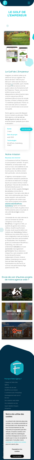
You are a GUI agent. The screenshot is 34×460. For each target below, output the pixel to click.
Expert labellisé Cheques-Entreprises (12, 407)
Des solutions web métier (12, 400)
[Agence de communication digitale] (17, 368)
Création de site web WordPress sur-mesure (11, 389)
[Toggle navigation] (29, 3)
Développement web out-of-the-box (13, 396)
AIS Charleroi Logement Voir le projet (17, 331)
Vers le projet (26, 129)
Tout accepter (17, 456)
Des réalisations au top (11, 403)
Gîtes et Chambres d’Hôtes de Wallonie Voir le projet (17, 292)
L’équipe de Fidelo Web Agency (11, 383)
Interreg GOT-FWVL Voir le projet (17, 311)
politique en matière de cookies (16, 442)
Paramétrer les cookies (17, 450)
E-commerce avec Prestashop (13, 392)
